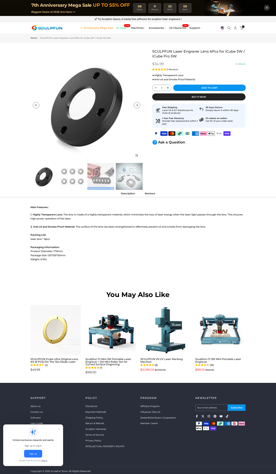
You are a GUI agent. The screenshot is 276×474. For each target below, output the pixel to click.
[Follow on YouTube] (221, 416)
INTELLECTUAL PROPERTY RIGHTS (104, 446)
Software (36, 417)
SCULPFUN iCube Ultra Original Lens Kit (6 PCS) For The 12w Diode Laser (54, 360)
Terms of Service (94, 434)
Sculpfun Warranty (95, 429)
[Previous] (36, 105)
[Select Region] (222, 28)
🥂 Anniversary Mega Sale (96, 27)
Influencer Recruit (150, 412)
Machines (137, 27)
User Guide (37, 423)
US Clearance (178, 27)
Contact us (37, 412)
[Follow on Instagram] (208, 416)
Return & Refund (94, 423)
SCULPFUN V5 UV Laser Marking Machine (161, 360)
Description (128, 193)
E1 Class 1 (122, 27)
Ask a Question (171, 142)
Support (194, 27)
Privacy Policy (93, 440)
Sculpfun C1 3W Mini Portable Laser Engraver (218, 360)
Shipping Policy (94, 417)
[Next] (137, 105)
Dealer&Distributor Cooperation (158, 417)
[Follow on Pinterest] (215, 416)
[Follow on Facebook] (196, 416)
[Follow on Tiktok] (227, 416)
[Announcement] (138, 19)
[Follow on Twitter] (202, 416)
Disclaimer (91, 406)
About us (36, 406)
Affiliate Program (150, 406)
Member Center (149, 423)
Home (34, 38)
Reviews (150, 193)
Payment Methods (95, 412)
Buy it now (199, 96)
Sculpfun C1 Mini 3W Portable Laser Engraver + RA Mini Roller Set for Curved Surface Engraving (108, 362)
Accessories (156, 27)
